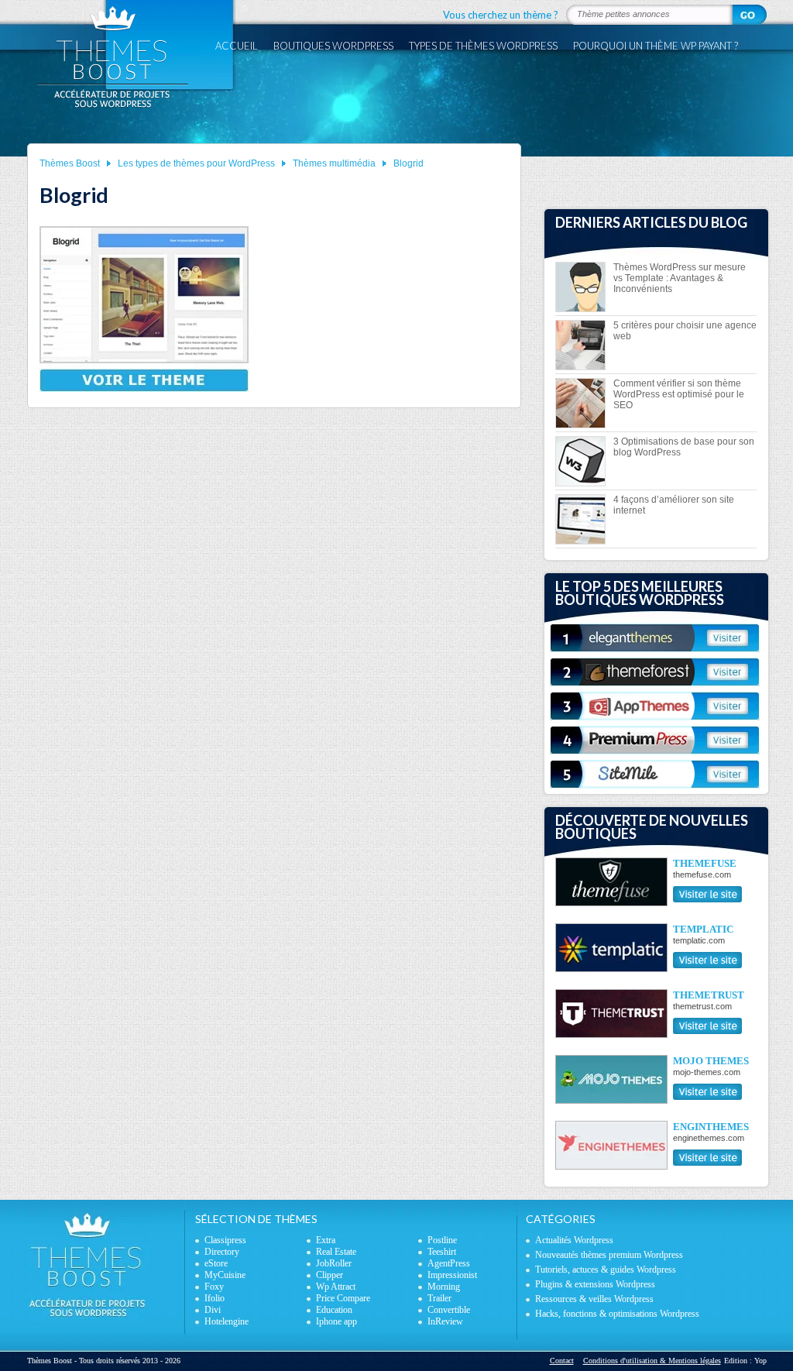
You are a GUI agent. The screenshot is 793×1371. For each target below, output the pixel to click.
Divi (212, 1309)
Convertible (448, 1309)
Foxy (214, 1286)
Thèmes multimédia (334, 163)
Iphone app (336, 1321)
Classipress (225, 1240)
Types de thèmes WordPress (483, 46)
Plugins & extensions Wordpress (595, 1284)
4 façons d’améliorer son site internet (673, 505)
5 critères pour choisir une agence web (685, 331)
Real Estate (336, 1251)
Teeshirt (441, 1251)
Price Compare (343, 1298)
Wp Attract (335, 1286)
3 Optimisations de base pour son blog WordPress (683, 447)
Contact (562, 1360)
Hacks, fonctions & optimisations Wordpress (617, 1313)
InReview (445, 1321)
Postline (442, 1240)
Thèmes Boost (69, 163)
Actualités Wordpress (574, 1240)
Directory (221, 1251)
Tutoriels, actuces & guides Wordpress (605, 1269)
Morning (443, 1286)
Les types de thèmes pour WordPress (196, 163)
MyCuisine (224, 1275)
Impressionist (452, 1275)
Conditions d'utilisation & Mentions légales (652, 1360)
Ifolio (214, 1298)
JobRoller (334, 1263)
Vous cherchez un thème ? (500, 15)
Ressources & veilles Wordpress (594, 1299)
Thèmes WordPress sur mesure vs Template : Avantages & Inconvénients (679, 278)
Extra (325, 1240)
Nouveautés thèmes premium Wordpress (609, 1254)
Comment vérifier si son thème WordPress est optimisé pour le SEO (678, 394)
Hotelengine (226, 1321)
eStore (216, 1263)
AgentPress (448, 1263)
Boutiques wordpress (333, 46)
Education (334, 1309)
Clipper (329, 1275)
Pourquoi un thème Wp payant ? (655, 46)
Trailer (439, 1298)
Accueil (236, 46)
